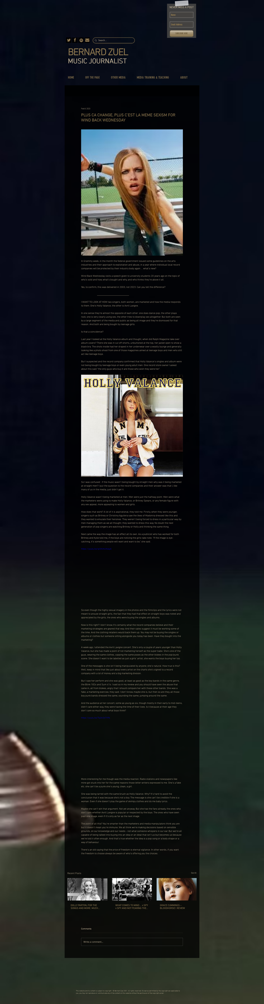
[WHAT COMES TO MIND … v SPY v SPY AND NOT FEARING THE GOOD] (132, 889)
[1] (87, 40)
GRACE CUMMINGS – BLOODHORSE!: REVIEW (172, 907)
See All (194, 873)
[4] (81, 40)
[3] (68, 40)
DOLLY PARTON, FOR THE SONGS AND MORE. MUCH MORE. (84, 907)
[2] (75, 40)
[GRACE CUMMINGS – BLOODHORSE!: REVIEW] (177, 889)
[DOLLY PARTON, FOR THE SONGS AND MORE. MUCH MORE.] (87, 889)
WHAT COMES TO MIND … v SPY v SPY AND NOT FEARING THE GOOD (131, 907)
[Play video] (132, 576)
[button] (95, 77)
